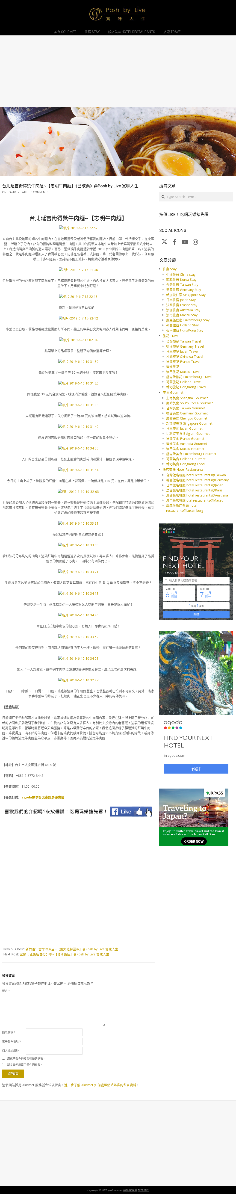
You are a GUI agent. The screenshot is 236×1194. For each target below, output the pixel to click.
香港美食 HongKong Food (185, 464)
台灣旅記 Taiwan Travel (183, 341)
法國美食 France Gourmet (185, 438)
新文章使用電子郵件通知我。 (25, 1065)
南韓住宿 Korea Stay (181, 279)
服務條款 (143, 1190)
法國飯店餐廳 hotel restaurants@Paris (194, 490)
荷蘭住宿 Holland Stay (182, 325)
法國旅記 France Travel (183, 361)
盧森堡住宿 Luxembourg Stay (187, 320)
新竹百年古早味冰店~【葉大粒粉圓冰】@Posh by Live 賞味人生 (72, 949)
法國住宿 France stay (181, 305)
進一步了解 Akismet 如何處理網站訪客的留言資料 (100, 1085)
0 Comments (39, 192)
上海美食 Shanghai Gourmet (187, 398)
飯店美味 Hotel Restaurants (183, 469)
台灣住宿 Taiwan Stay (182, 284)
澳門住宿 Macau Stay (182, 315)
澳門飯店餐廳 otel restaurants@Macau (194, 500)
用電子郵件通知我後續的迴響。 (26, 1058)
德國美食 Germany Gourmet (187, 413)
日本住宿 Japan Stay (181, 300)
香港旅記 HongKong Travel (186, 387)
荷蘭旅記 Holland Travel (183, 382)
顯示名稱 (8, 1032)
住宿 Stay (170, 269)
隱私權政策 (130, 1190)
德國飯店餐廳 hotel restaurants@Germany (197, 480)
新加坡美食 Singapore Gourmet (189, 423)
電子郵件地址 (11, 1041)
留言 (6, 991)
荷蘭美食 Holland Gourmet (186, 459)
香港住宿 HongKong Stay (184, 330)
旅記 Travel (171, 336)
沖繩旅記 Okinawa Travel (184, 356)
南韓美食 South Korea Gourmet (189, 403)
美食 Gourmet (173, 392)
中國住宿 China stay (180, 274)
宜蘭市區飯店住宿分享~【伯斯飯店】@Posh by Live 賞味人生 (64, 954)
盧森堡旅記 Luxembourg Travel (189, 377)
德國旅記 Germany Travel (185, 346)
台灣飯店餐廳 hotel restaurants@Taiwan (196, 475)
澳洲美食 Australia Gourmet (186, 443)
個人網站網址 (10, 1051)
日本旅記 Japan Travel (182, 351)
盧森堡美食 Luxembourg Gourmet (191, 454)
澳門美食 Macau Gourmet (185, 448)
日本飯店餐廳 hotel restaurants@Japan (194, 485)
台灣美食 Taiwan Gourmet (185, 408)
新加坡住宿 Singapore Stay (186, 295)
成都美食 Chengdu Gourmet (186, 418)
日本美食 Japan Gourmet (184, 428)
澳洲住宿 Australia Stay (183, 310)
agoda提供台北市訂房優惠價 (42, 797)
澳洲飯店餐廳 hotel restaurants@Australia (197, 495)
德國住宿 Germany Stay (183, 289)
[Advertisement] (118, 71)
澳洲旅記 (172, 366)
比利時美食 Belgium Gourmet (188, 433)
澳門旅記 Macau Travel (183, 371)
